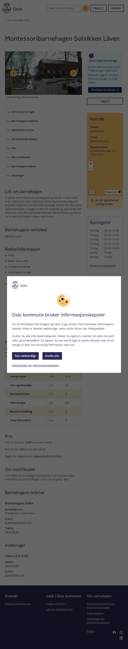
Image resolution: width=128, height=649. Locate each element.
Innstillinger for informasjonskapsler (35, 366)
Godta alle (52, 356)
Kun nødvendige (25, 356)
